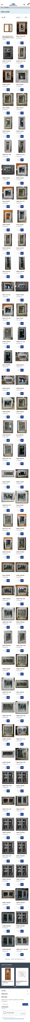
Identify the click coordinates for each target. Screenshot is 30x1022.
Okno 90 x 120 (6, 528)
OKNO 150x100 (20, 902)
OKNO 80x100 (6, 435)
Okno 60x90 (19, 224)
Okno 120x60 (20, 692)
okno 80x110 (19, 435)
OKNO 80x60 (20, 388)
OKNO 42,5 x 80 (20, 61)
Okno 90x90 (19, 505)
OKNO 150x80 (6, 902)
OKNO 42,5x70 (6, 61)
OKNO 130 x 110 (20, 739)
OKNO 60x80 (6, 224)
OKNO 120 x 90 (6, 715)
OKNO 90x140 (6, 552)
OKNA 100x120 (6, 645)
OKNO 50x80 (6, 131)
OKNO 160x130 (6, 949)
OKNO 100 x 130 (20, 645)
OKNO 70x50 (20, 294)
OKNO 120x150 (20, 856)
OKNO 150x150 (20, 926)
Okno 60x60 (6, 201)
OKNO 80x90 (20, 411)
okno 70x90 (19, 318)
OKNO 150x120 (6, 926)
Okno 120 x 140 (6, 856)
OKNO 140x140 (20, 879)
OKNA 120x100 (20, 809)
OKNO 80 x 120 (6, 458)
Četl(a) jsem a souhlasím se (13, 1018)
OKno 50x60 (6, 107)
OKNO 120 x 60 (6, 809)
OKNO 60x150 (20, 271)
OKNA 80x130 (20, 458)
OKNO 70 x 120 (20, 341)
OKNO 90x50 (6, 482)
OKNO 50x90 (20, 131)
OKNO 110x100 (20, 668)
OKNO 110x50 (6, 668)
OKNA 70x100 (6, 341)
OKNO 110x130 (20, 785)
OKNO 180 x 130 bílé (22, 949)
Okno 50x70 (19, 107)
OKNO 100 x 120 (6, 785)
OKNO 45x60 (6, 84)
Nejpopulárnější (7, 964)
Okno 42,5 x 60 (20, 36)
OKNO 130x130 (6, 879)
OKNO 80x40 (20, 365)
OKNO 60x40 (6, 178)
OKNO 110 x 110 (6, 692)
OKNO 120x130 (6, 739)
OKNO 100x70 (6, 598)
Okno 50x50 (19, 84)
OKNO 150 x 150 (20, 762)
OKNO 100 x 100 (7, 622)
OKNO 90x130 (20, 528)
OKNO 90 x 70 (6, 505)
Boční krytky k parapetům (22, 981)
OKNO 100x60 (20, 575)
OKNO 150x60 (6, 762)
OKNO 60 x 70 (20, 201)
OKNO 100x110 (20, 622)
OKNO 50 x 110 (20, 154)
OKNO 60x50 (20, 178)
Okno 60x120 (6, 271)
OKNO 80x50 (6, 388)
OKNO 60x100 (6, 248)
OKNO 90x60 (20, 482)
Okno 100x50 (6, 575)
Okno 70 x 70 (6, 318)
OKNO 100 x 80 (20, 598)
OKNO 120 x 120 (20, 715)
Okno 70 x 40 (6, 294)
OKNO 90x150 (20, 552)
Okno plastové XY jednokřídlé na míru (8, 37)
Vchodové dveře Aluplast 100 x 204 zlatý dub (8, 981)
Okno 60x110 (20, 248)
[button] (14, 986)
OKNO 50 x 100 (6, 154)
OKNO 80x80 (6, 411)
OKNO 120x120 (6, 832)
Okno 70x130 (6, 365)
